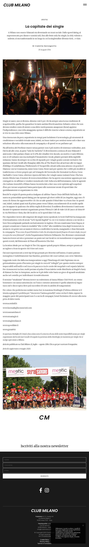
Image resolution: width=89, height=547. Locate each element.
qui (55, 344)
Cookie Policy (44, 540)
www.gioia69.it (9, 329)
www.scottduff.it (10, 303)
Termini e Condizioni (44, 543)
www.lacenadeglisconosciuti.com (17, 308)
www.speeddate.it (10, 325)
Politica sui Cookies (68, 538)
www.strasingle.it (10, 316)
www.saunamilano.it (12, 312)
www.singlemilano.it (12, 321)
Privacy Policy (44, 542)
